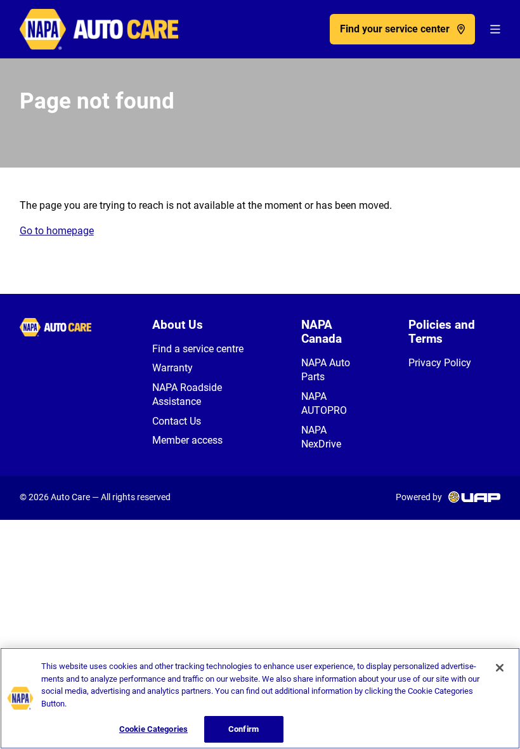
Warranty (172, 368)
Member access (187, 440)
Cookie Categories (153, 729)
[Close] (500, 668)
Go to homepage (57, 231)
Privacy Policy (439, 363)
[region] (260, 698)
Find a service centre (198, 349)
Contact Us (176, 421)
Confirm (243, 729)
